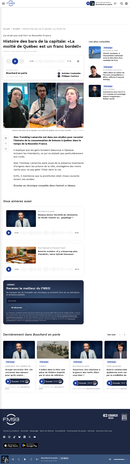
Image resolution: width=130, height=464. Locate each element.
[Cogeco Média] (110, 418)
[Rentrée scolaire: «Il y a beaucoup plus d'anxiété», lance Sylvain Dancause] (21, 255)
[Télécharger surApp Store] (11, 445)
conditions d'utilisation (31, 320)
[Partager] (78, 61)
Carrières (91, 431)
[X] (30, 437)
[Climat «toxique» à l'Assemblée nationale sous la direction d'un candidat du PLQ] (95, 52)
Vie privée (24, 431)
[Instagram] (9, 437)
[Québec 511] (124, 419)
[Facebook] (6, 138)
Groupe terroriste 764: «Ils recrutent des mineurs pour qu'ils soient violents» (19, 372)
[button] (12, 459)
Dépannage (34, 431)
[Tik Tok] (14, 437)
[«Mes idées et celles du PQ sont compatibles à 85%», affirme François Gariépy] (95, 72)
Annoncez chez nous (104, 431)
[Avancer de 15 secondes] (21, 61)
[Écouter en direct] (88, 3)
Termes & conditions (11, 431)
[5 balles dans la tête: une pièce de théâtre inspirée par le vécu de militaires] (53, 350)
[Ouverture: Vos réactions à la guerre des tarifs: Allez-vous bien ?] (86, 350)
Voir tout (111, 335)
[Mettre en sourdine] (110, 459)
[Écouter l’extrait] (15, 61)
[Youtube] (35, 437)
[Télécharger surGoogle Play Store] (29, 445)
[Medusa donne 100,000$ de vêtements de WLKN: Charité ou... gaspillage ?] (21, 218)
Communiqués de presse (76, 431)
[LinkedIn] (24, 437)
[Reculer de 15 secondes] (8, 61)
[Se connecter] (126, 3)
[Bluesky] (19, 437)
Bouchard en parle (104, 4)
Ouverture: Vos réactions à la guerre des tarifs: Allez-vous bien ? (86, 372)
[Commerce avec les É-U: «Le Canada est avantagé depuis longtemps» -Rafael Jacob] (95, 91)
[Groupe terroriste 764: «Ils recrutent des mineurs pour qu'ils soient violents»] (19, 350)
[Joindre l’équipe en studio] (115, 3)
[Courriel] (6, 148)
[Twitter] (6, 143)
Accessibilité (60, 431)
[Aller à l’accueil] (11, 5)
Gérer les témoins (47, 431)
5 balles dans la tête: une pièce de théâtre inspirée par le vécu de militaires (52, 372)
